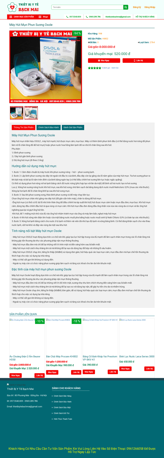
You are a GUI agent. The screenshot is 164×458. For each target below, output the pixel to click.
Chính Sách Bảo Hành (48, 127)
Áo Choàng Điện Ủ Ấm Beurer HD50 (24, 358)
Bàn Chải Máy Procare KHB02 (62, 356)
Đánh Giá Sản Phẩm (73, 127)
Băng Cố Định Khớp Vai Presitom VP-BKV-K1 (100, 358)
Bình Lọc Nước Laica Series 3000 (136, 356)
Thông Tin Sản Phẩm (23, 127)
